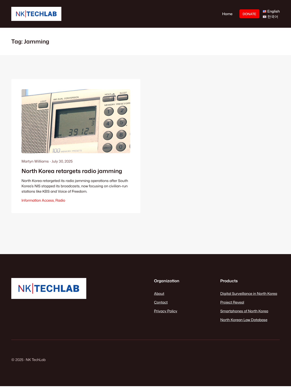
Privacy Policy (165, 311)
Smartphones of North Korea (244, 311)
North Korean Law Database (243, 319)
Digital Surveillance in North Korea (248, 293)
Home (227, 13)
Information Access (38, 200)
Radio (60, 200)
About (159, 293)
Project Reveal (232, 302)
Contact (161, 302)
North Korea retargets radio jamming (72, 171)
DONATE (249, 14)
